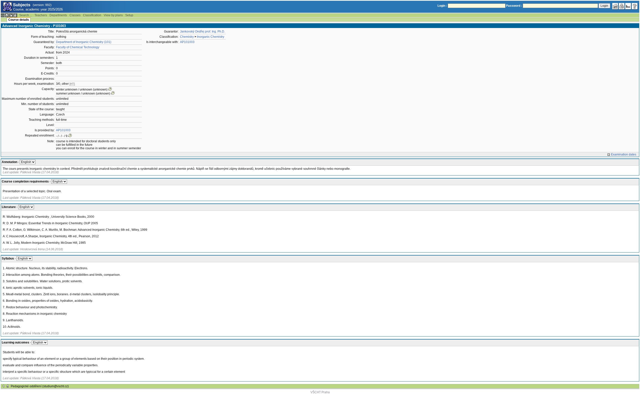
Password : (514, 6)
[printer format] (15, 15)
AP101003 (63, 130)
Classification (92, 15)
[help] (635, 6)
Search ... (25, 15)
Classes (75, 15)
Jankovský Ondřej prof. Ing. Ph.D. (202, 31)
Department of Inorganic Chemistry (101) (83, 42)
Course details (18, 20)
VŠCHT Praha (320, 392)
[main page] (615, 6)
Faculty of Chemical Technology (77, 47)
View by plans (113, 15)
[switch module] (11, 15)
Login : (442, 6)
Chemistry (187, 36)
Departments (58, 15)
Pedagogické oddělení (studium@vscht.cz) (40, 386)
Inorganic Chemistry (210, 36)
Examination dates (623, 154)
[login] (621, 6)
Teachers (40, 15)
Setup (129, 15)
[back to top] (4, 386)
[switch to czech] (628, 6)
